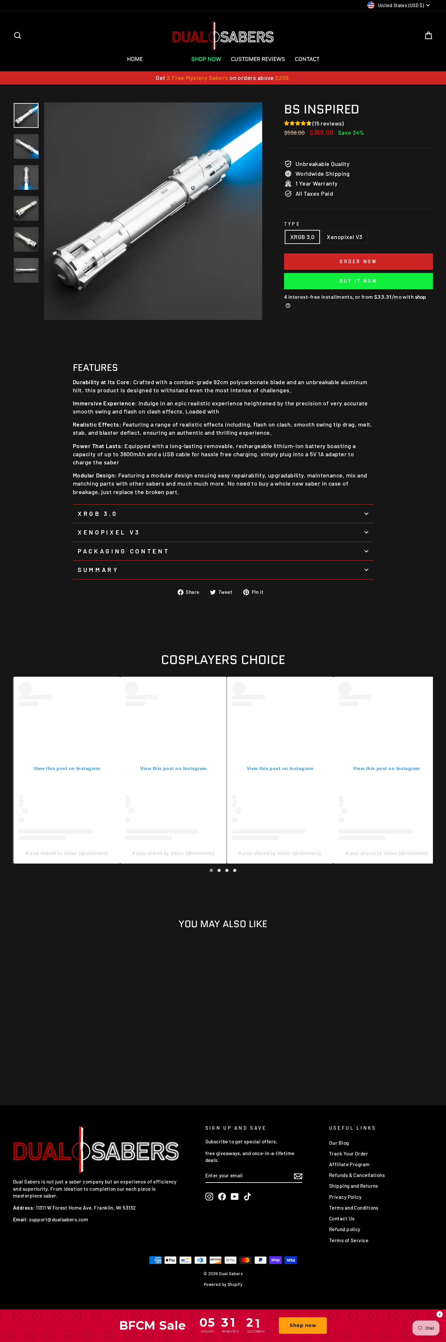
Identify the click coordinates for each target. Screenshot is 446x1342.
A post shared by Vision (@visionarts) (66, 853)
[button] (211, 870)
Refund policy (344, 1229)
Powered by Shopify (223, 1284)
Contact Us (342, 1218)
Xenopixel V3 (344, 236)
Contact (307, 59)
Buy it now (358, 281)
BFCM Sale (167, 59)
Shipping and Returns (353, 1186)
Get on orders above (223, 77)
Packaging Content (123, 551)
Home (135, 59)
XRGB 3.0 (302, 236)
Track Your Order (348, 1153)
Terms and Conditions (353, 1208)
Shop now (303, 1325)
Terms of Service (348, 1240)
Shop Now (206, 59)
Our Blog (339, 1143)
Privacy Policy (345, 1197)
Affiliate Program (349, 1164)
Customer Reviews (258, 59)
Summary (98, 569)
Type (292, 224)
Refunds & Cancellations (357, 1175)
